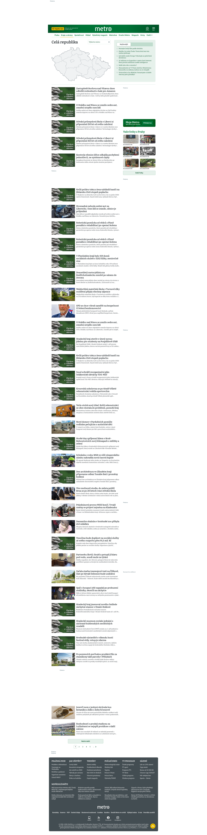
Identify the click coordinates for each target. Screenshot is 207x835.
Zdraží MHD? (56, 777)
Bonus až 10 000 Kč (147, 770)
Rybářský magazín (99, 35)
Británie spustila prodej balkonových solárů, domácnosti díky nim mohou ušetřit (89, 789)
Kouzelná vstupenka (76, 767)
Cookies (100, 812)
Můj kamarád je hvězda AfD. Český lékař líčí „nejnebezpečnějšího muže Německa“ (64, 789)
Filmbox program (128, 778)
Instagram (118, 820)
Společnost (79, 35)
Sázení (143, 761)
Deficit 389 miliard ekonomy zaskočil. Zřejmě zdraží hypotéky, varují (116, 789)
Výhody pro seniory (76, 773)
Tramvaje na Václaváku (56, 768)
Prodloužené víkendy (94, 767)
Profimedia (88, 824)
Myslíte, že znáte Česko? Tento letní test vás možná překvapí (134, 52)
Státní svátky (91, 764)
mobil (89, 820)
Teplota (107, 770)
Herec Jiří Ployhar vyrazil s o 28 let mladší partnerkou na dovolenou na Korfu (143, 797)
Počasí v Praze (109, 773)
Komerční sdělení (129, 572)
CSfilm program (127, 775)
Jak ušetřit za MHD (75, 770)
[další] (95, 746)
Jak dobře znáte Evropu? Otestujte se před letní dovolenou (135, 57)
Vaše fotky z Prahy (134, 131)
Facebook (108, 820)
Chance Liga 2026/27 (147, 773)
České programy (128, 764)
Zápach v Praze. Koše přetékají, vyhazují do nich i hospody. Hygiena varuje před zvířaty (142, 789)
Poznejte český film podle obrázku (131, 48)
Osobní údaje (75, 812)
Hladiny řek (109, 767)
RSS (99, 820)
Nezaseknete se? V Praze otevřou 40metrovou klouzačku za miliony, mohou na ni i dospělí (135, 69)
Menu (153, 30)
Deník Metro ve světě (118, 812)
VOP (68, 812)
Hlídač (88, 35)
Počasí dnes (111, 761)
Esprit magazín (92, 778)
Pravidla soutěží (149, 812)
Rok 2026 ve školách (94, 773)
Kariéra (107, 812)
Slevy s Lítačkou (74, 775)
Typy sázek (144, 767)
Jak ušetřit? (75, 761)
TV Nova (125, 773)
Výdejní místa (132, 812)
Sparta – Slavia (145, 778)
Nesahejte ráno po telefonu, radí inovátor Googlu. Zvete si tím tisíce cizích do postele (117, 797)
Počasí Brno (109, 775)
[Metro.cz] (103, 28)
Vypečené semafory (58, 775)
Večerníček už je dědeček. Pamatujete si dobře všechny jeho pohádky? (135, 73)
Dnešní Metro (124, 35)
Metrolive (113, 35)
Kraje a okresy (67, 35)
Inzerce (62, 812)
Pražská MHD (59, 761)
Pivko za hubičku (75, 778)
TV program (128, 761)
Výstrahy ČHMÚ (110, 778)
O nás (140, 812)
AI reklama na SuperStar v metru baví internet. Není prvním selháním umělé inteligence (135, 61)
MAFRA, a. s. (72, 824)
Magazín (135, 35)
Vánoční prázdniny (93, 775)
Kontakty (55, 812)
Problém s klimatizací (59, 764)
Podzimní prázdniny (94, 770)
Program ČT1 (126, 770)
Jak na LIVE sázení (146, 764)
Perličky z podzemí (58, 772)
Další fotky (139, 173)
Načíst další (85, 741)
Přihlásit (147, 30)
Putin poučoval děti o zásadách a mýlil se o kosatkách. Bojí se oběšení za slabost (89, 797)
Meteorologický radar (112, 764)
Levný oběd (73, 764)
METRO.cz (103, 807)
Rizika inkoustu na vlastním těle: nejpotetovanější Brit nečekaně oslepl (63, 797)
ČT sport (125, 767)
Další (149, 35)
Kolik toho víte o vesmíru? (128, 65)
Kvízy (142, 35)
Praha (57, 35)
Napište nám (59, 29)
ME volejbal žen (145, 775)
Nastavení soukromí (89, 812)
